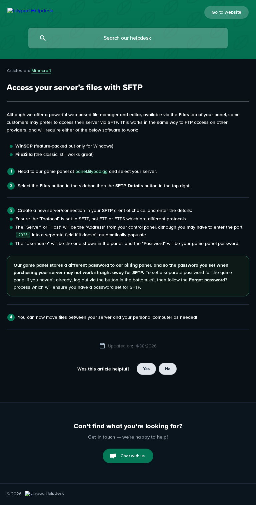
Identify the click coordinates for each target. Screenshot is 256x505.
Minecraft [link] (41, 70)
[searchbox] (128, 38)
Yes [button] (146, 368)
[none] (30, 11)
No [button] (167, 368)
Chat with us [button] (133, 455)
